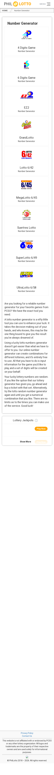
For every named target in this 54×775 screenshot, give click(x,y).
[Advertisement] (27, 474)
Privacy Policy (27, 733)
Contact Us (27, 736)
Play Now (41, 429)
